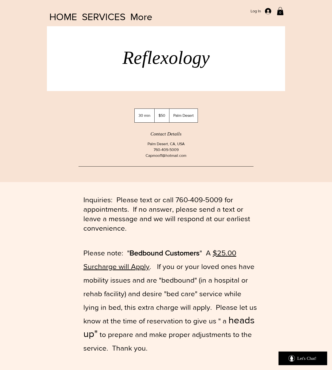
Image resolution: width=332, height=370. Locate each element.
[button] (280, 11)
